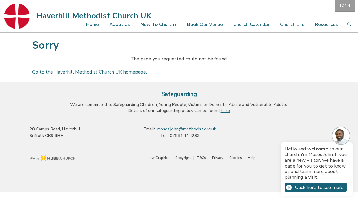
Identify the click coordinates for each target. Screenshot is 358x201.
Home (92, 24)
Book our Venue (205, 24)
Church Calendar (251, 24)
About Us (119, 24)
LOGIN (345, 6)
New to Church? (158, 24)
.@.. (186, 129)
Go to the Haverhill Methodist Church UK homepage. (89, 72)
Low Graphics (158, 157)
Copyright (183, 157)
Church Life (292, 24)
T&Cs (201, 157)
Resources (326, 24)
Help (252, 157)
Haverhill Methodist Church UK (93, 15)
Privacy (217, 157)
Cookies (235, 157)
